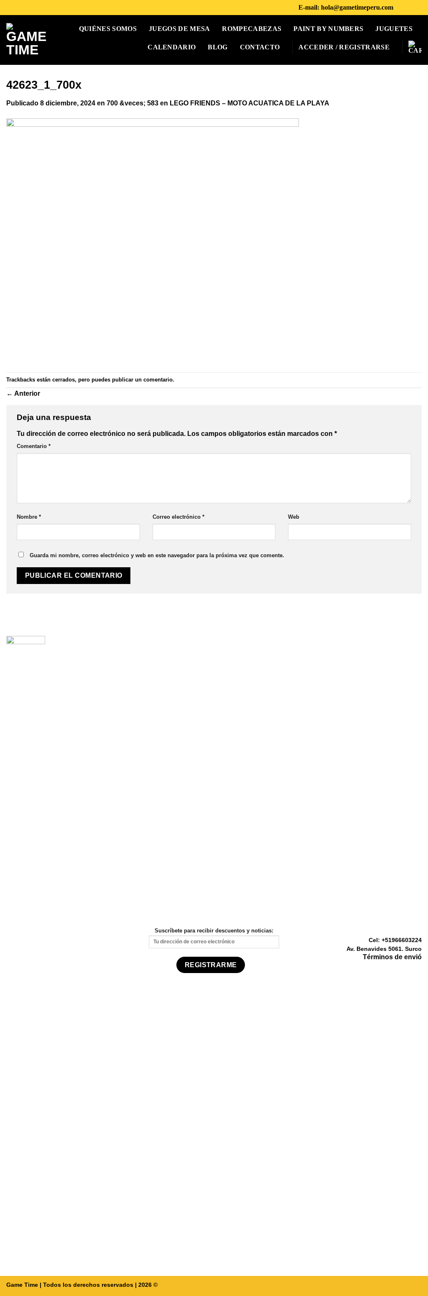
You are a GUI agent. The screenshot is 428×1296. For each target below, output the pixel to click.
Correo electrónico (178, 517)
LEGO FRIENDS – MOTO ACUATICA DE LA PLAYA (249, 103)
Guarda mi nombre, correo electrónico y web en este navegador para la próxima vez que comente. (157, 555)
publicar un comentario (142, 380)
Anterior (23, 393)
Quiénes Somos (108, 28)
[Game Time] (26, 39)
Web (293, 517)
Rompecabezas (251, 28)
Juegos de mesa (179, 28)
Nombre (29, 517)
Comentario (34, 446)
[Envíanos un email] (416, 969)
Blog (217, 47)
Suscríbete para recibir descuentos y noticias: (214, 930)
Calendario (172, 47)
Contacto (260, 47)
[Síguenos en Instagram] (413, 7)
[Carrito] (415, 47)
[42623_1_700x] (152, 239)
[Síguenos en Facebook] (402, 7)
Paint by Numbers (328, 28)
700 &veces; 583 (132, 103)
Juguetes (394, 28)
